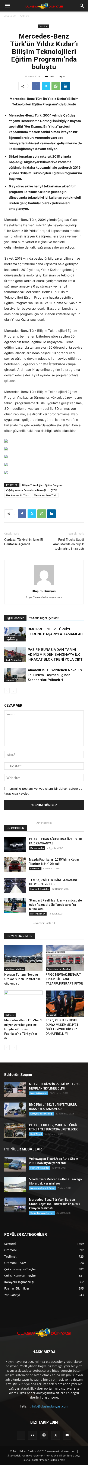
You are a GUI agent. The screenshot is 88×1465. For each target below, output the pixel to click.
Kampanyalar (37, 848)
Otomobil (35, 868)
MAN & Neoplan (38, 1093)
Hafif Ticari (36, 1134)
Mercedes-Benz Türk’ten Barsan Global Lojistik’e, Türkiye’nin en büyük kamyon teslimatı (54, 1204)
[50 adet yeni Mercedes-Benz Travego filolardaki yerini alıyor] (15, 1184)
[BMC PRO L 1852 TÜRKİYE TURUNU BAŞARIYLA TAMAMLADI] (15, 634)
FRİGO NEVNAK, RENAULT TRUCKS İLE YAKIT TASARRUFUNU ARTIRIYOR (64, 979)
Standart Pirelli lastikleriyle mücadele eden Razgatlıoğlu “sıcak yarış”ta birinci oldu (55, 905)
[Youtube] (67, 1435)
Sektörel (25, 16)
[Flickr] (32, 1435)
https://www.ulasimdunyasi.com (44, 597)
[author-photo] (44, 585)
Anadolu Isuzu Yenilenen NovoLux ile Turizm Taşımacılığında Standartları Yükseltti (55, 675)
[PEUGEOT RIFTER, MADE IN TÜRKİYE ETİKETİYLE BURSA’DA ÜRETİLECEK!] (15, 1130)
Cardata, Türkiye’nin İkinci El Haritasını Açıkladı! (23, 542)
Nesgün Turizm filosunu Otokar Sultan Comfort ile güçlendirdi (22, 979)
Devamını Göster (42, 923)
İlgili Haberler (15, 618)
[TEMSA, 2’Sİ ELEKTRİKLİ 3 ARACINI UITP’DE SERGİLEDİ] (15, 885)
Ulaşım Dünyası (44, 591)
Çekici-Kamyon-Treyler (58, 969)
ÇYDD (54, 490)
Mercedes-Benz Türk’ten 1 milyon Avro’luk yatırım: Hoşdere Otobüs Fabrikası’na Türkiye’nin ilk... (23, 1029)
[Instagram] (44, 1435)
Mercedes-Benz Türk (45, 495)
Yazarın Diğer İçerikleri (44, 618)
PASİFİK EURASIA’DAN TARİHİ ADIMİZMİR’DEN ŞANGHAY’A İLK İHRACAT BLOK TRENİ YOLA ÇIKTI (56, 654)
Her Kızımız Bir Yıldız (17, 495)
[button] (7, 6)
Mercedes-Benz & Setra (42, 1188)
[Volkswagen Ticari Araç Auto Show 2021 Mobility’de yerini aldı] (15, 1164)
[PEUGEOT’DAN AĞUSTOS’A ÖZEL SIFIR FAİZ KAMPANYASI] (15, 844)
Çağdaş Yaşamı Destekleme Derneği (26, 490)
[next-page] (13, 690)
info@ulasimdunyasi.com (50, 1406)
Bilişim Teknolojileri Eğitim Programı (42, 485)
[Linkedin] (65, 86)
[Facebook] (36, 86)
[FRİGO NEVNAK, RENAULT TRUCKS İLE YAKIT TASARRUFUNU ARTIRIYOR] (65, 958)
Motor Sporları (37, 913)
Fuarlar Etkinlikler (39, 888)
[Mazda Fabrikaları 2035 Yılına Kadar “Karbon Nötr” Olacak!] (15, 864)
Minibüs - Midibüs (15, 969)
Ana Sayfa (10, 16)
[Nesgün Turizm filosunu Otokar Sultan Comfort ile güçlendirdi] (23, 958)
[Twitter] (46, 86)
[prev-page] (7, 690)
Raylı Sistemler (13, 659)
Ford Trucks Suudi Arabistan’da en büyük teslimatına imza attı (68, 544)
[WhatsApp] (55, 86)
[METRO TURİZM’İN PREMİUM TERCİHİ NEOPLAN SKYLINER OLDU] (15, 1089)
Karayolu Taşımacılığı (12, 638)
